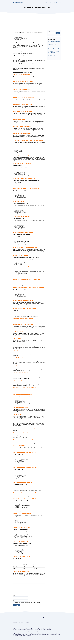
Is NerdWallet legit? (18, 357)
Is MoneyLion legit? (18, 351)
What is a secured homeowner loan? (54, 41)
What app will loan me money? (21, 407)
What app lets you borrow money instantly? (24, 387)
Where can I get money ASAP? (21, 541)
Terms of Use (56, 620)
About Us (42, 619)
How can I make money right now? (22, 216)
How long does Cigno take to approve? (23, 324)
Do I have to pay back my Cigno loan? (23, 104)
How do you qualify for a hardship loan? (23, 300)
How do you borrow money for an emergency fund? (26, 279)
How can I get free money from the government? (26, 188)
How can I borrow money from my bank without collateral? (28, 140)
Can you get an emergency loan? (21, 89)
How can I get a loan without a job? (22, 163)
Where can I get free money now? (22, 527)
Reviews (55, 2)
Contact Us (43, 620)
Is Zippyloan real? (17, 381)
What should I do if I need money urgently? (24, 498)
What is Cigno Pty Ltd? (19, 445)
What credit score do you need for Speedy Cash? (25, 428)
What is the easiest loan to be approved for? (24, 452)
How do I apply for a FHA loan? (21, 255)
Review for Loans (18, 2)
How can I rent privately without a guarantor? (25, 247)
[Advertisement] (37, 21)
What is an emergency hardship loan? (23, 440)
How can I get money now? (20, 201)
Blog (60, 2)
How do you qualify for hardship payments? (24, 308)
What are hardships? (18, 414)
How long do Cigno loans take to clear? (23, 318)
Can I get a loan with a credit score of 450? (24, 74)
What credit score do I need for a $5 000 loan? (25, 421)
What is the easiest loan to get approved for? (25, 467)
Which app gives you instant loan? (22, 556)
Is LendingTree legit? (18, 344)
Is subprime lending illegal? (52, 44)
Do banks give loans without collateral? (23, 97)
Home (46, 2)
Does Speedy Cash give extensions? (22, 133)
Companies (51, 2)
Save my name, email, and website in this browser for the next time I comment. (27, 602)
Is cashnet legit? (17, 338)
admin (41, 9)
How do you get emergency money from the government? (28, 287)
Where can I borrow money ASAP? (22, 513)
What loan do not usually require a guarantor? (25, 493)
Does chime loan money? (19, 119)
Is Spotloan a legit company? (20, 366)
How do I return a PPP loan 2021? (53, 42)
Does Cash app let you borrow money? (23, 111)
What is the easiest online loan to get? (23, 482)
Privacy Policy (56, 619)
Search (49, 31)
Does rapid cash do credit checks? (22, 126)
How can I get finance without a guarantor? (24, 178)
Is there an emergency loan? (20, 372)
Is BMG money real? (18, 331)
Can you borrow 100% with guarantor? (23, 81)
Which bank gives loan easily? (21, 571)
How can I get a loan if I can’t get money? (24, 155)
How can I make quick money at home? (23, 232)
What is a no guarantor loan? (20, 433)
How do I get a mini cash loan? (21, 267)
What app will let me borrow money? (22, 394)
